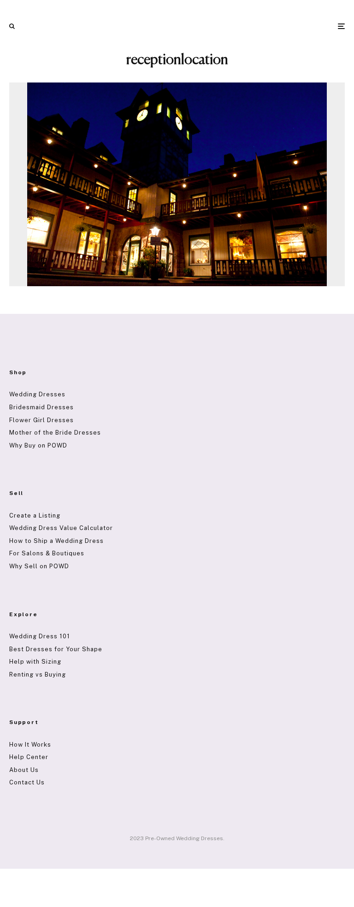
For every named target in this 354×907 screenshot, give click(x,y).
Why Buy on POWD (38, 445)
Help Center (28, 757)
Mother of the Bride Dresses (55, 432)
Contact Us (27, 782)
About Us (24, 769)
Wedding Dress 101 (39, 636)
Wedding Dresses (37, 394)
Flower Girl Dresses (41, 420)
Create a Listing (34, 515)
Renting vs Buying (37, 674)
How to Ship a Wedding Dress (56, 540)
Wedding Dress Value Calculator (61, 527)
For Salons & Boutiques (46, 553)
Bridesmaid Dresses (41, 407)
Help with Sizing (35, 661)
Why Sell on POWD (39, 566)
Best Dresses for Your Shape (55, 649)
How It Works (30, 744)
